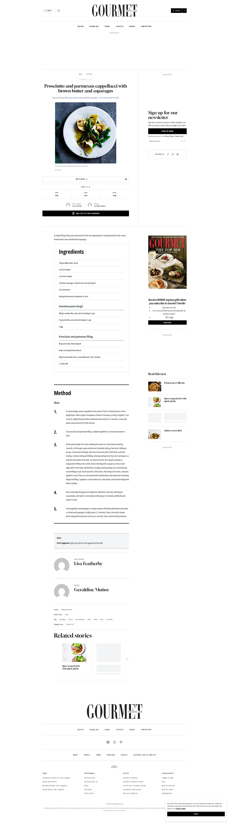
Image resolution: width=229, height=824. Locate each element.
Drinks (132, 26)
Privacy (87, 755)
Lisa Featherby (77, 206)
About (75, 755)
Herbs (89, 620)
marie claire (167, 778)
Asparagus (63, 620)
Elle (164, 782)
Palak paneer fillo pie (174, 383)
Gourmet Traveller (132, 790)
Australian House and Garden (56, 778)
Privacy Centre (181, 808)
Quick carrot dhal (173, 430)
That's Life (89, 793)
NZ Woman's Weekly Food (134, 786)
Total (114, 193)
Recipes (81, 26)
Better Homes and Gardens (54, 786)
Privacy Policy (168, 136)
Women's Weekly (130, 778)
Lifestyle (119, 26)
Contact (124, 755)
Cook (86, 193)
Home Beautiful (49, 782)
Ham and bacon (80, 620)
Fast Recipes (89, 74)
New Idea (88, 790)
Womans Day (89, 778)
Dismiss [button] (196, 814)
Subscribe (111, 755)
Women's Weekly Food (133, 782)
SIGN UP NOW (167, 131)
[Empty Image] (154, 418)
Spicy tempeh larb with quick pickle (71, 667)
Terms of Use (179, 136)
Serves (83, 187)
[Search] (58, 10)
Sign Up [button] (178, 11)
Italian (95, 620)
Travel (107, 26)
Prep (56, 193)
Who (86, 786)
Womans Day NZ (91, 782)
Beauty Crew (168, 790)
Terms (98, 755)
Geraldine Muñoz (99, 206)
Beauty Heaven (168, 786)
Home (80, 74)
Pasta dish (110, 620)
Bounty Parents (130, 793)
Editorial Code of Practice (144, 755)
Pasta (102, 620)
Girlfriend (167, 793)
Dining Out (94, 26)
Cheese (71, 620)
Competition (146, 26)
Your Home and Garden (53, 790)
